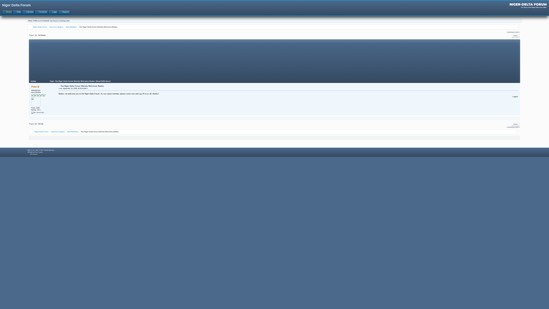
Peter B (35, 87)
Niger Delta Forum (16, 5)
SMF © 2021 (39, 150)
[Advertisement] (274, 59)
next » (517, 32)
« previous (511, 32)
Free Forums (39, 152)
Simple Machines (49, 150)
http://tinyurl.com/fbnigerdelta (60, 21)
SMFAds (29, 152)
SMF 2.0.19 (30, 150)
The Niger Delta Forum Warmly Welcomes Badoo (82, 86)
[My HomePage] (37, 112)
